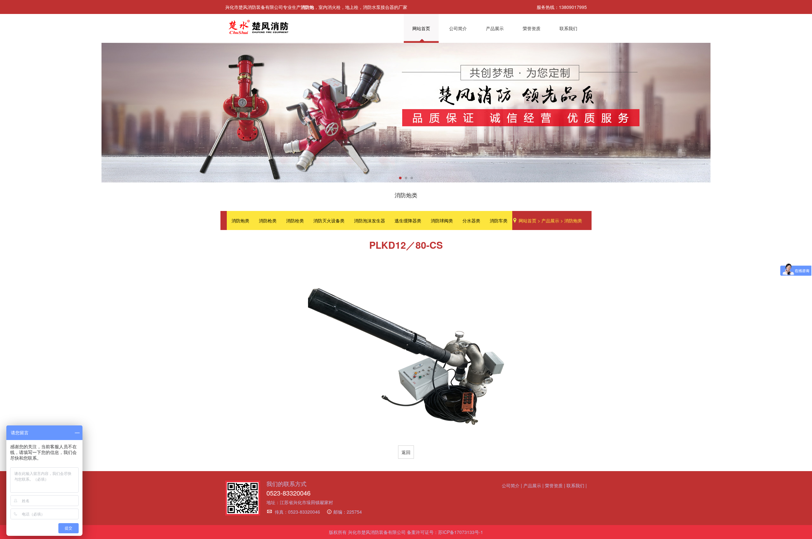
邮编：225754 (347, 512)
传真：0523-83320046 (297, 512)
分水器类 (471, 220)
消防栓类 (295, 220)
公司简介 (458, 28)
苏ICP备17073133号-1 (460, 532)
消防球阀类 (442, 220)
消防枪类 (268, 220)
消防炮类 (240, 220)
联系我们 (568, 28)
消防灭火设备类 (328, 220)
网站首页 (421, 28)
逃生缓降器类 (408, 220)
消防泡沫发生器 (369, 220)
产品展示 (495, 28)
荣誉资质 (531, 28)
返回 (406, 452)
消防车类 (499, 220)
